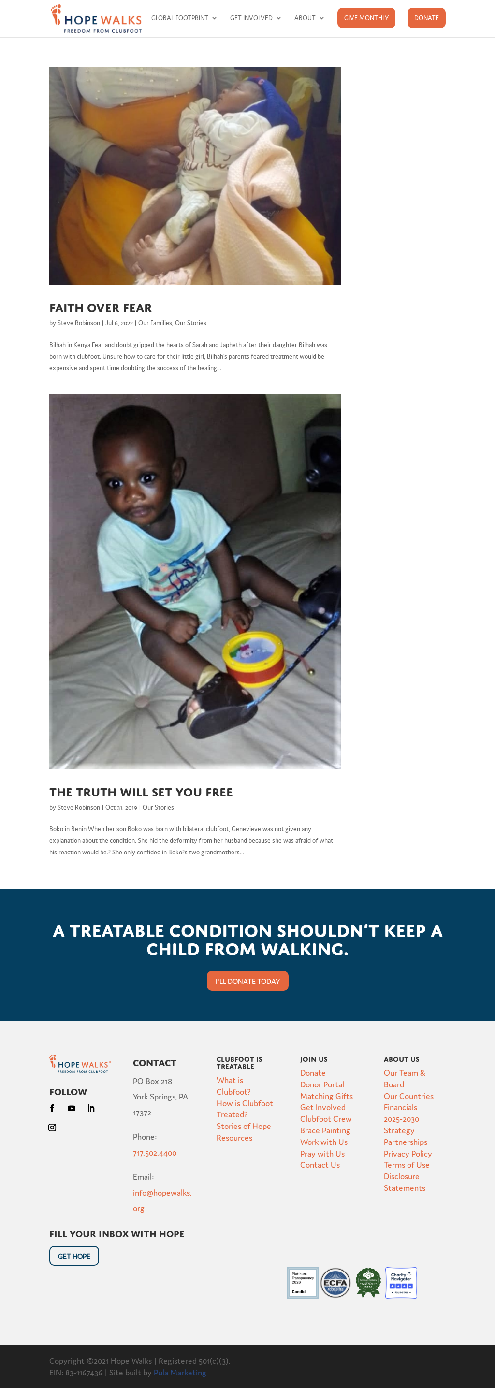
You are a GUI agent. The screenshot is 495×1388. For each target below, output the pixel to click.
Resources (234, 1137)
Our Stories (190, 322)
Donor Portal (322, 1084)
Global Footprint (179, 18)
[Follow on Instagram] (52, 1127)
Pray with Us (322, 1153)
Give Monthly (366, 18)
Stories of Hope (244, 1125)
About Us (402, 1058)
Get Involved (251, 18)
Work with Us (324, 1141)
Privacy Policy (408, 1153)
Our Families (155, 322)
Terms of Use (407, 1164)
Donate (426, 18)
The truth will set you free (141, 790)
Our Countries (409, 1095)
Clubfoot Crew (326, 1118)
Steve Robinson (79, 322)
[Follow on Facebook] (52, 1108)
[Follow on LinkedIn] (91, 1108)
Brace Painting (325, 1130)
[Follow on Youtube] (71, 1108)
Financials (400, 1106)
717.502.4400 (154, 1152)
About (305, 18)
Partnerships (405, 1141)
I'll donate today (248, 980)
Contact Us (320, 1164)
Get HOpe (74, 1255)
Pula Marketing (180, 1372)
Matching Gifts (326, 1095)
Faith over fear (100, 305)
